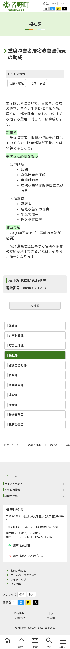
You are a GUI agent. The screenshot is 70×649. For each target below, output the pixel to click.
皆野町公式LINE (21, 545)
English (19, 613)
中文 (51, 613)
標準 (54, 3)
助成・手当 (37, 83)
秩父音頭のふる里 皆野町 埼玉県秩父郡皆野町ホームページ (16, 6)
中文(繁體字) (19, 618)
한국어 (51, 618)
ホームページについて (23, 575)
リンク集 (15, 584)
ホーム (13, 476)
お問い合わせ (18, 570)
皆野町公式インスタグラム (27, 555)
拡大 (63, 3)
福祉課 (34, 305)
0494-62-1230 (19, 526)
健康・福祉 (16, 83)
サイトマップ (18, 579)
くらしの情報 (16, 74)
